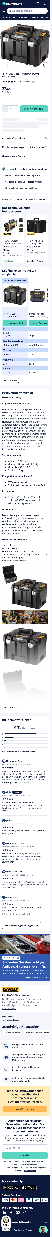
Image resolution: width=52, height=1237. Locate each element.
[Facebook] (11, 1212)
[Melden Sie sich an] (38, 4)
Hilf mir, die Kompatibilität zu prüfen (22, 175)
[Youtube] (18, 1212)
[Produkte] (4, 11)
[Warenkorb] (45, 4)
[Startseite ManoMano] (18, 4)
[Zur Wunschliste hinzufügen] (45, 65)
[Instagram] (24, 1212)
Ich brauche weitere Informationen (21, 188)
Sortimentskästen (11, 1020)
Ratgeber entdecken (34, 977)
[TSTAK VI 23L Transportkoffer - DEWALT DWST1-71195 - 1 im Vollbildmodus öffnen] (25, 45)
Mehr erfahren (30, 1171)
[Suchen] (10, 11)
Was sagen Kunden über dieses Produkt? (24, 181)
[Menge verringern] (5, 108)
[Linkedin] (4, 1212)
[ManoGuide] (43, 1230)
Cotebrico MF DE (19, 199)
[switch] (6, 1228)
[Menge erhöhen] (16, 108)
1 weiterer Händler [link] (37, 199)
